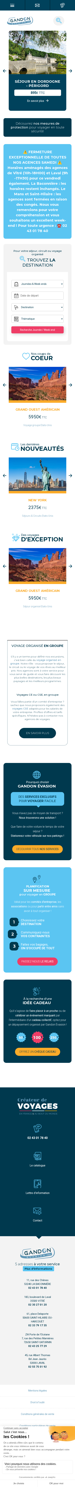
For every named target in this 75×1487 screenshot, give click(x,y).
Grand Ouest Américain (38, 410)
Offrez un (37, 1051)
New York (37, 500)
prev (4, 71)
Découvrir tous (37, 849)
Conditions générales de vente (37, 1414)
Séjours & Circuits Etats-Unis (37, 515)
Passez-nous (37, 961)
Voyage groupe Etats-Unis (37, 425)
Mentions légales (37, 1390)
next (70, 71)
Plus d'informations (38, 1268)
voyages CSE (20, 708)
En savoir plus (37, 733)
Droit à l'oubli (37, 1402)
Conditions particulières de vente (37, 1425)
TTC (37, 417)
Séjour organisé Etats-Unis (37, 606)
